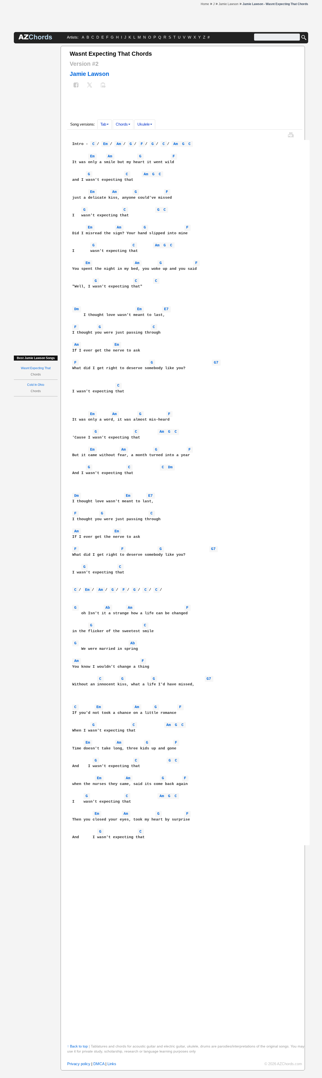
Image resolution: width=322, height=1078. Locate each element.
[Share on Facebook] (76, 85)
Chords (122, 124)
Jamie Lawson (89, 74)
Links (111, 1064)
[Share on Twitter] (89, 85)
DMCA (98, 1064)
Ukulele (143, 124)
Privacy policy (78, 1064)
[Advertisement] (36, 121)
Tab (103, 124)
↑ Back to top (77, 1046)
